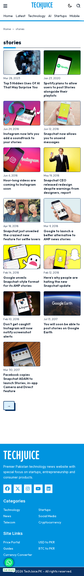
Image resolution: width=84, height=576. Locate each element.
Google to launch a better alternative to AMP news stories (59, 235)
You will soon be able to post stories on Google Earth (62, 328)
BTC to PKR (47, 548)
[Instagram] (28, 489)
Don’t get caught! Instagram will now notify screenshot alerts (17, 330)
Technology (36, 16)
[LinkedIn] (48, 489)
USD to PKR (47, 542)
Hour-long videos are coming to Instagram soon (19, 184)
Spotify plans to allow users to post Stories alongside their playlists (60, 89)
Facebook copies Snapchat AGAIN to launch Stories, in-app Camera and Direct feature (20, 383)
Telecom (9, 522)
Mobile (74, 16)
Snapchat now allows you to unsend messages (60, 138)
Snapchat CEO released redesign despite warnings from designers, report (61, 186)
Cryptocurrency (50, 522)
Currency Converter (17, 555)
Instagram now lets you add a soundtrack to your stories (21, 138)
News (7, 516)
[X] (18, 489)
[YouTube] (38, 489)
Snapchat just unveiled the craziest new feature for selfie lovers (21, 235)
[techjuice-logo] (42, 5)
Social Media (47, 516)
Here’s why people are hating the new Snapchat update (61, 282)
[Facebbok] (7, 489)
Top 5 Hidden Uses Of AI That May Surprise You (21, 85)
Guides (8, 548)
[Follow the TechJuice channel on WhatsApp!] (8, 562)
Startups (60, 16)
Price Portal (11, 542)
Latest (20, 16)
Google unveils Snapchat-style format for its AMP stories (21, 282)
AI (49, 16)
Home (8, 16)
